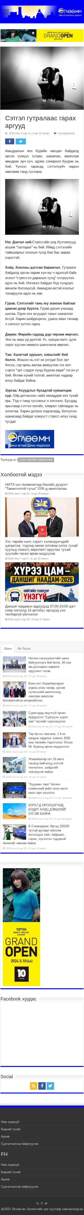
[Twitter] (50, 1086)
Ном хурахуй (10, 1122)
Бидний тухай (10, 1129)
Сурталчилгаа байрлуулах (19, 1144)
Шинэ (8, 648)
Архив (5, 1136)
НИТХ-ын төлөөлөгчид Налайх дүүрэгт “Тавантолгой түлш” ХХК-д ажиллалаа (36, 486)
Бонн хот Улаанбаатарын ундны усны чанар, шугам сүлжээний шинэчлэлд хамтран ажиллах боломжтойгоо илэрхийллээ (34, 692)
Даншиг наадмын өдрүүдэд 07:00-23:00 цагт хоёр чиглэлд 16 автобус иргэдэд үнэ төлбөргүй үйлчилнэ (40, 610)
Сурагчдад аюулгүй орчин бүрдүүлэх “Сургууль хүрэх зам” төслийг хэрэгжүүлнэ (48, 717)
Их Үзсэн (24, 648)
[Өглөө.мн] (42, 11)
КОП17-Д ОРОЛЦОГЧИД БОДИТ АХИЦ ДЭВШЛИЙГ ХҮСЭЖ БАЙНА (47, 809)
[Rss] (33, 1086)
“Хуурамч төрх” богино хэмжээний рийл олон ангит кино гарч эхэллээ (48, 788)
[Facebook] (42, 1086)
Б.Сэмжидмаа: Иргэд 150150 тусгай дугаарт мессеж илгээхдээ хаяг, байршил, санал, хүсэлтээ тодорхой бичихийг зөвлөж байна (36, 834)
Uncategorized (66, 133)
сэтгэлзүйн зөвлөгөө (36, 459)
